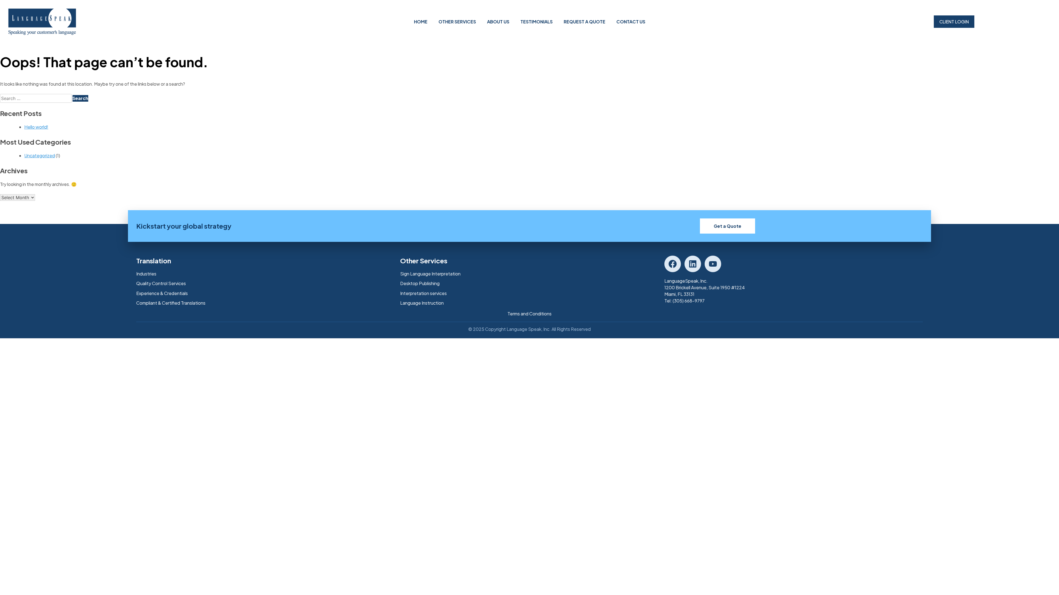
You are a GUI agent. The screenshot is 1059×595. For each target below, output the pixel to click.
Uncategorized (39, 155)
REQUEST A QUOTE (584, 22)
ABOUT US (498, 22)
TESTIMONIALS (536, 22)
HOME (420, 22)
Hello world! (36, 127)
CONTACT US (630, 22)
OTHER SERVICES (457, 22)
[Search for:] (36, 98)
